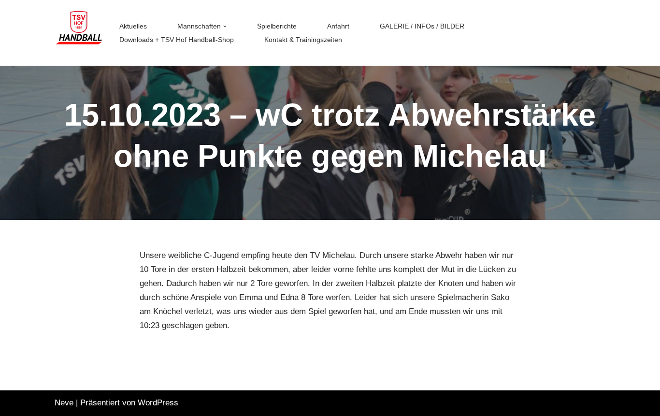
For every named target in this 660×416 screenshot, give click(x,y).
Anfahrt (338, 26)
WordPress (158, 402)
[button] (225, 26)
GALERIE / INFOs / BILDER (422, 26)
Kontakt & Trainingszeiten (303, 39)
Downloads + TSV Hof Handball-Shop (176, 39)
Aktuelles (133, 26)
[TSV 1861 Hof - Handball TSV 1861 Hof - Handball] (79, 33)
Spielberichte (277, 26)
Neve (64, 402)
